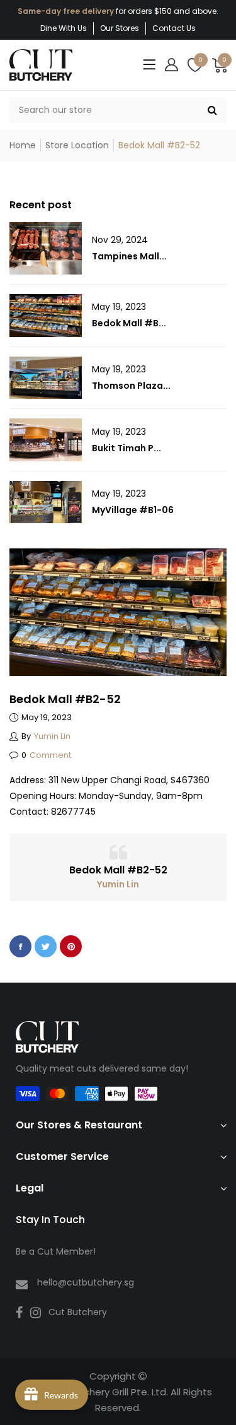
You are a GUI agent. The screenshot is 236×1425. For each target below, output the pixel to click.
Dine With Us (63, 28)
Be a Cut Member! (56, 1251)
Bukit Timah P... (126, 448)
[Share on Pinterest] (71, 946)
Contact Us (174, 28)
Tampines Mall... (129, 256)
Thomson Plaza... (131, 385)
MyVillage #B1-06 (133, 510)
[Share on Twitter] (46, 946)
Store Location (77, 145)
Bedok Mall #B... (129, 323)
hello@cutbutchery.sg (85, 1282)
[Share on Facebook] (20, 946)
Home (22, 145)
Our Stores (119, 28)
